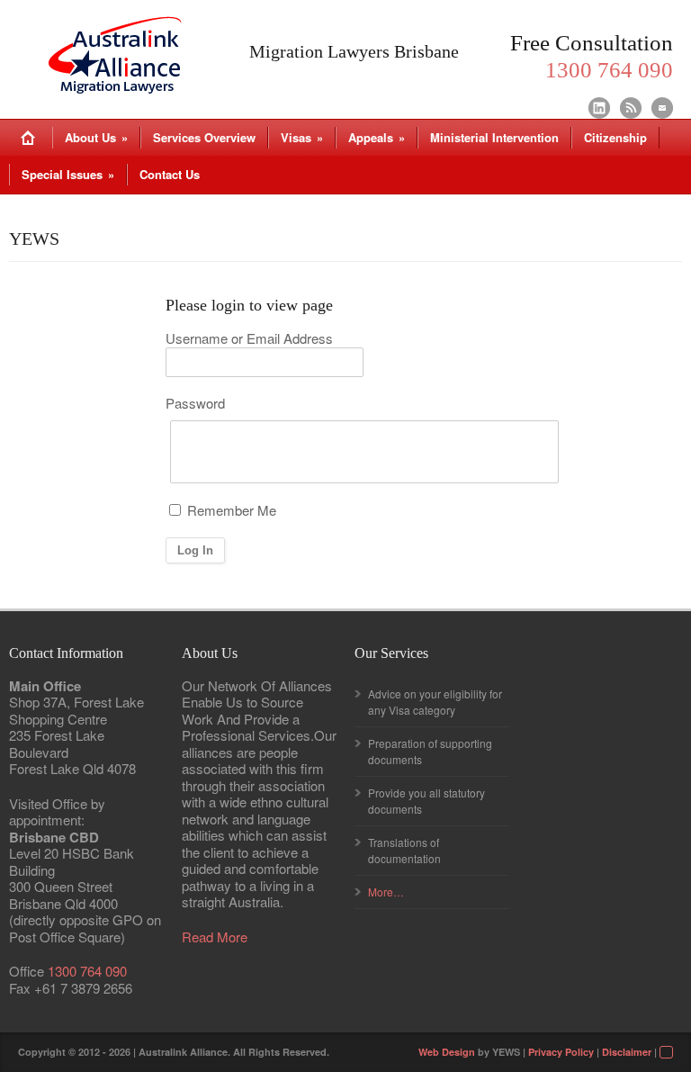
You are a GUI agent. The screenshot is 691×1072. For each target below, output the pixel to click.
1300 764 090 (87, 970)
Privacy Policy (561, 1051)
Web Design (446, 1051)
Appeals (376, 137)
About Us (96, 137)
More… (386, 891)
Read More (214, 937)
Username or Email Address (249, 338)
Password (195, 403)
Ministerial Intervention (494, 137)
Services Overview (204, 137)
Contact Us (169, 174)
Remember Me (230, 510)
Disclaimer (626, 1051)
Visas (302, 137)
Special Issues (68, 174)
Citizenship (615, 137)
